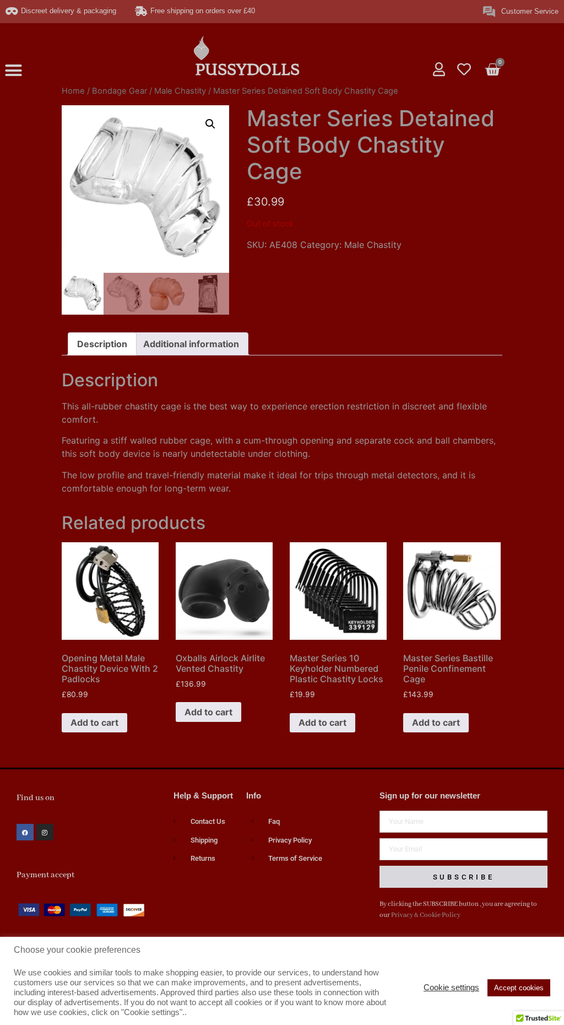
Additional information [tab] (191, 343)
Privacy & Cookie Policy (425, 915)
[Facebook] (25, 832)
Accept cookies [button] (519, 988)
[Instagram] (44, 832)
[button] (14, 70)
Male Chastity (180, 91)
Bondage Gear (119, 91)
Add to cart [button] (94, 722)
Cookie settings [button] (451, 987)
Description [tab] (102, 343)
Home (73, 91)
